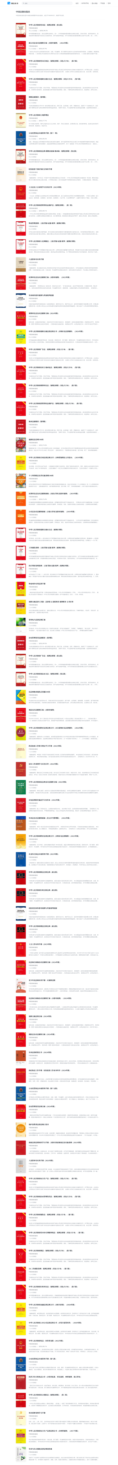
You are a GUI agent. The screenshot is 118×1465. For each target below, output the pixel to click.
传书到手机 (85, 3)
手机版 (102, 3)
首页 (77, 3)
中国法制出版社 (33, 28)
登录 (109, 3)
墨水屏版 (95, 3)
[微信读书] (13, 3)
